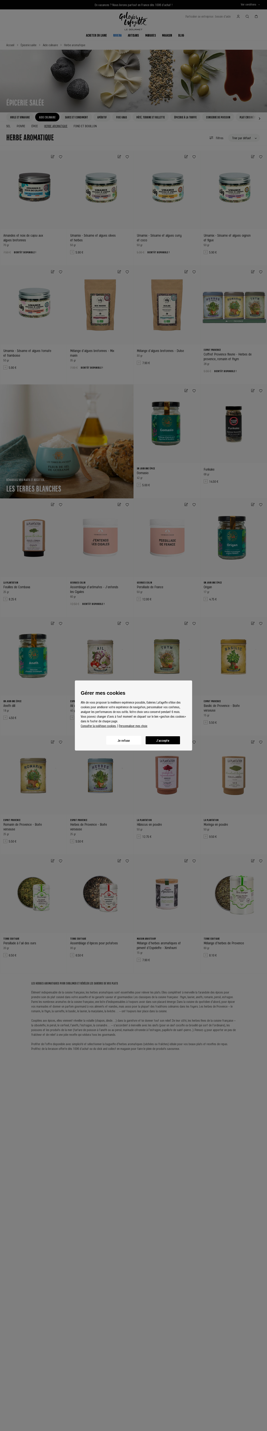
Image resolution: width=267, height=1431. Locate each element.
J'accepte (162, 740)
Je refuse (124, 740)
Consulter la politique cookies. (98, 726)
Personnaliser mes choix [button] (133, 726)
